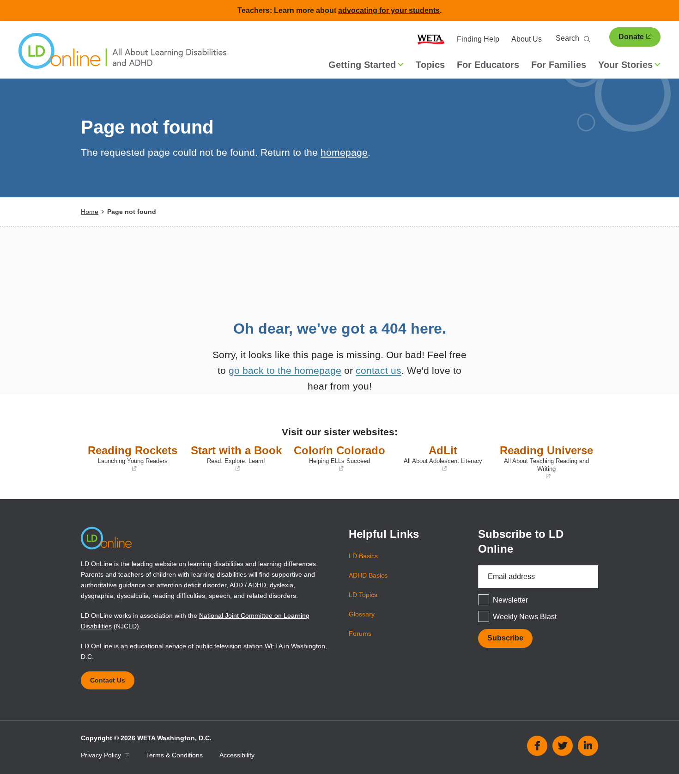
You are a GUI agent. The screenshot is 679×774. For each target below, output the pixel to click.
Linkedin (588, 746)
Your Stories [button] (625, 65)
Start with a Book (235, 458)
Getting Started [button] (362, 65)
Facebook (537, 746)
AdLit (439, 458)
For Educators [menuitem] (488, 65)
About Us (526, 39)
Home (89, 211)
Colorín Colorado (338, 458)
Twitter (562, 746)
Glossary (362, 614)
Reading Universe (546, 462)
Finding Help (478, 39)
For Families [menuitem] (558, 65)
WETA (431, 39)
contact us (378, 370)
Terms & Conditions (174, 755)
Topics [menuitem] (430, 65)
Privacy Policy (102, 755)
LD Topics (363, 594)
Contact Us (107, 680)
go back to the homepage (285, 370)
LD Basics (363, 556)
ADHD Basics (368, 575)
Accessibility (237, 755)
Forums (360, 633)
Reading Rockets (131, 458)
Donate (631, 37)
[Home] (122, 55)
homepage (344, 152)
